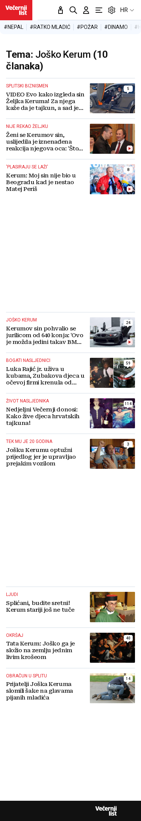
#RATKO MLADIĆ (50, 27)
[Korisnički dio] (86, 10)
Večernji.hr (16, 10)
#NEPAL (13, 27)
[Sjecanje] (60, 10)
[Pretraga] (73, 10)
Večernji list (106, 811)
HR (124, 10)
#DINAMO (116, 27)
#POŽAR (87, 27)
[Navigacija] (98, 10)
